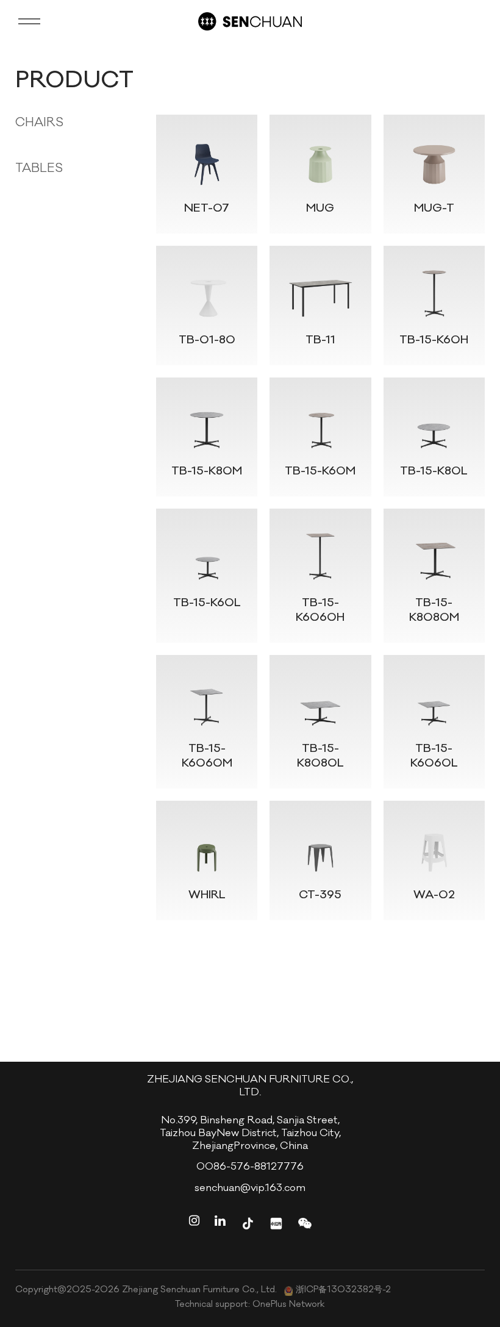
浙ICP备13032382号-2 (343, 1291)
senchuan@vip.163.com (250, 1188)
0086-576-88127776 (250, 1168)
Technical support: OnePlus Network (250, 1305)
